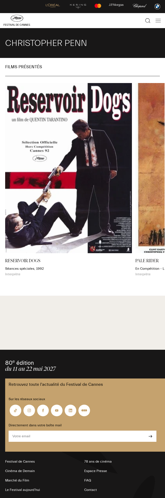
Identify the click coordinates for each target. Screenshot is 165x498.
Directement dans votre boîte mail (35, 425)
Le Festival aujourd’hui (22, 490)
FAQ (87, 480)
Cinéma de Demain (20, 471)
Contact (90, 490)
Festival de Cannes (20, 461)
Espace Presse (95, 471)
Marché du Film (17, 480)
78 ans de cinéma (98, 461)
